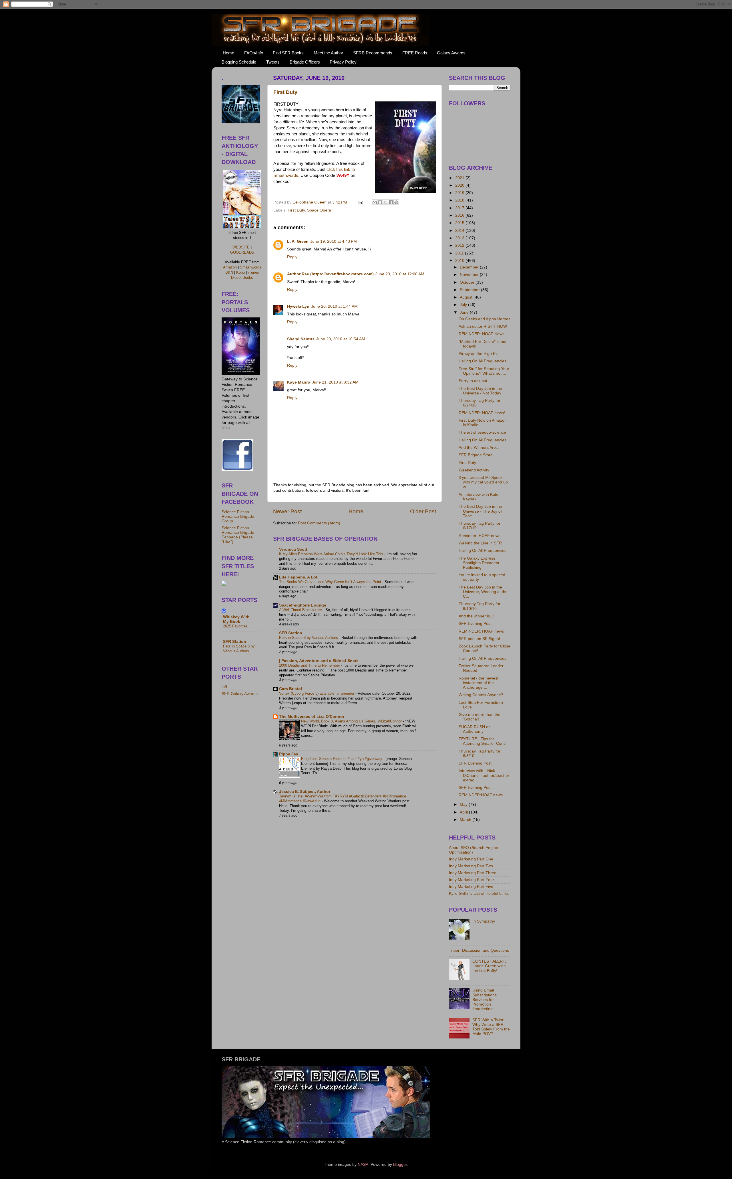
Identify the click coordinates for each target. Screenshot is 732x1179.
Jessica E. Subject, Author (304, 791)
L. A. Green (298, 241)
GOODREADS (242, 252)
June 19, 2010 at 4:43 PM (333, 241)
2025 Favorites (235, 626)
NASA (363, 1164)
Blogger (400, 1164)
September (470, 290)
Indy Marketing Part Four (471, 880)
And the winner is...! (476, 616)
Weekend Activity (474, 470)
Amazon (230, 267)
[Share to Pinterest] (396, 202)
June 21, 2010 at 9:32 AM (335, 382)
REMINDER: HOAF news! (482, 413)
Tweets (273, 62)
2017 (460, 208)
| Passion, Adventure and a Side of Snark (319, 661)
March (466, 819)
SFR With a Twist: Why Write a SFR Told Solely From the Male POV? (491, 1027)
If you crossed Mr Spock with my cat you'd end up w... (483, 482)
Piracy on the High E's (478, 353)
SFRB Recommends (372, 52)
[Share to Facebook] (391, 202)
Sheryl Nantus (301, 339)
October (468, 282)
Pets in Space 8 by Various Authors (309, 637)
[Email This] (374, 202)
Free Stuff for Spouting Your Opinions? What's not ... (484, 371)
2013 (460, 238)
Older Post (423, 511)
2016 (460, 215)
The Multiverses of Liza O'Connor (311, 716)
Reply (292, 257)
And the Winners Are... (479, 447)
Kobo (240, 272)
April (464, 812)
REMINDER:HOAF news (481, 795)
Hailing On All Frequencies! (483, 361)
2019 (460, 193)
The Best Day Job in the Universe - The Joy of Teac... (480, 511)
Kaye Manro (298, 382)
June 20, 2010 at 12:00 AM (399, 274)
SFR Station (290, 633)
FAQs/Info (253, 52)
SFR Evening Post (475, 623)
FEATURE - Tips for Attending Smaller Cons (482, 741)
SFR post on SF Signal (479, 639)
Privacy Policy (343, 62)
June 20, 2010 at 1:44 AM (334, 306)
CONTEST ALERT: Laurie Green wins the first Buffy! (489, 966)
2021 (460, 178)
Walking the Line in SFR (480, 543)
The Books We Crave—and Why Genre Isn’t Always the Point (330, 582)
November (470, 274)
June (465, 312)
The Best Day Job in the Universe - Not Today (480, 390)
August (467, 297)
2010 (460, 260)
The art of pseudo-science (482, 432)
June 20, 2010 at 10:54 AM (340, 339)
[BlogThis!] (380, 202)
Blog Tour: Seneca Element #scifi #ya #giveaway (342, 759)
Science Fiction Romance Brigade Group (238, 516)
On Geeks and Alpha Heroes (484, 319)
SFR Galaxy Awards (240, 694)
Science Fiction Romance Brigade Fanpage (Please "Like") (238, 535)
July (464, 305)
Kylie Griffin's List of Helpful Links (479, 893)
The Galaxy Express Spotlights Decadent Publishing (479, 563)
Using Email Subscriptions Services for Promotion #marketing (484, 999)
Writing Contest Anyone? (481, 695)
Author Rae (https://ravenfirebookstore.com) (330, 274)
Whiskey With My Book (236, 619)
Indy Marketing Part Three (472, 873)
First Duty (285, 92)
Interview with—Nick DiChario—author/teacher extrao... (484, 775)
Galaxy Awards (451, 52)
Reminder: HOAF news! (480, 536)
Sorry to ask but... (475, 381)
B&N (229, 272)
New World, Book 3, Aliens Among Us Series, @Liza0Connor (352, 721)
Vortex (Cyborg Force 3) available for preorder (317, 693)
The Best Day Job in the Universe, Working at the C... (483, 592)
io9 (224, 687)
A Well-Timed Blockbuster (301, 610)
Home (228, 52)
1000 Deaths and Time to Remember (310, 665)
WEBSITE (241, 247)
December (470, 267)
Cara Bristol (290, 689)
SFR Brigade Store (476, 455)
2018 (460, 200)
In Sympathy (483, 921)
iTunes (253, 272)
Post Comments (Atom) (319, 523)
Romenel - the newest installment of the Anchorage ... (478, 683)
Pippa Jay (288, 754)
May (464, 804)
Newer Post (287, 511)
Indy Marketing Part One (471, 859)
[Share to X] (385, 202)
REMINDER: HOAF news (481, 631)
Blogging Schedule (239, 62)
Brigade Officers (305, 62)
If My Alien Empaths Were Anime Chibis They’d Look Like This (331, 554)
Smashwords (250, 267)
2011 (460, 253)
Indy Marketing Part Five (471, 886)
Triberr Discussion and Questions (479, 950)
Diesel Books (242, 277)
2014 (460, 230)
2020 (460, 185)
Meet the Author (328, 52)
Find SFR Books (288, 52)
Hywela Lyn (298, 306)
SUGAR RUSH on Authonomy (475, 729)
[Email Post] (360, 202)
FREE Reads (414, 52)
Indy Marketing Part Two (471, 866)
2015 (460, 223)
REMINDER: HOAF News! (482, 334)
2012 (460, 245)
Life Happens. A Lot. (299, 577)
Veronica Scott (293, 549)
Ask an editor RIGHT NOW (483, 326)
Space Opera (319, 210)
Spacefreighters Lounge (302, 605)
